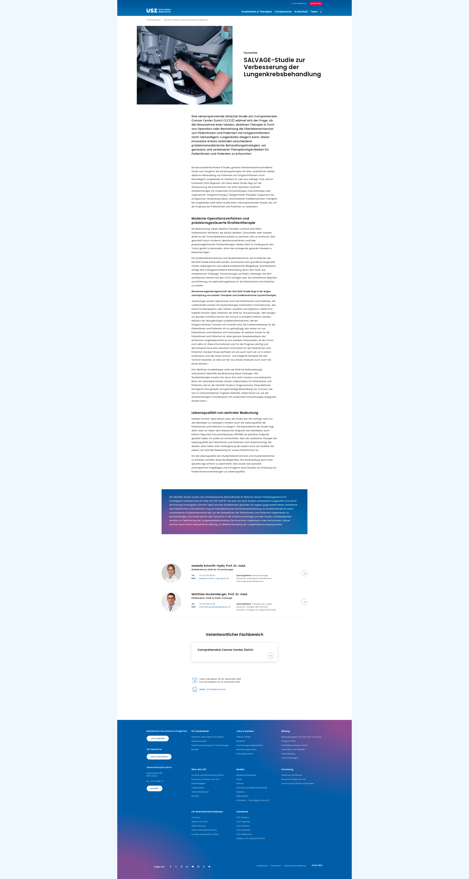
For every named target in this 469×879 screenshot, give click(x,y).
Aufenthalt (301, 11)
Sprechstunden (199, 741)
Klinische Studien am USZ (293, 779)
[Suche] (321, 12)
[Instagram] (198, 866)
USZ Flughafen (243, 821)
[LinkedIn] (187, 866)
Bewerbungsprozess (246, 749)
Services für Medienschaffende (251, 787)
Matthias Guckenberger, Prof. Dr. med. (220, 594)
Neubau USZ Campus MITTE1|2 (250, 838)
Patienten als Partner (291, 775)
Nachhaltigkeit (199, 783)
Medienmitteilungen (246, 775)
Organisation (198, 787)
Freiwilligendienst (244, 753)
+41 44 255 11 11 (299, 4)
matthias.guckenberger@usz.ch (214, 607)
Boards (195, 749)
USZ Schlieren (243, 826)
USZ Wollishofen (244, 834)
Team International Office (204, 830)
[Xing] (182, 866)
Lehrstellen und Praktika (293, 749)
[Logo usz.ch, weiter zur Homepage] (159, 11)
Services (196, 817)
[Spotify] (209, 866)
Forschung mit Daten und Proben (297, 783)
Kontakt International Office (205, 834)
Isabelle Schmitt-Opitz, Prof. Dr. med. (219, 566)
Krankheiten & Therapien (257, 11)
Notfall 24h (316, 3)
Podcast (240, 792)
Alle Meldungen (153, 20)
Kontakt (155, 788)
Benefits (240, 741)
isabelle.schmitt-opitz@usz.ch (214, 578)
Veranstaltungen (289, 758)
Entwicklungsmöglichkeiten (249, 745)
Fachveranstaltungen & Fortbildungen (210, 745)
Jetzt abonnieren (159, 756)
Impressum (262, 865)
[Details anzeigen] (304, 573)
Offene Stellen (243, 737)
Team (314, 11)
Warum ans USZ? (200, 821)
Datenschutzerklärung (295, 865)
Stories (239, 783)
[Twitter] (176, 866)
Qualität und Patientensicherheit (208, 775)
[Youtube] (193, 866)
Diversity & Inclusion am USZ (205, 779)
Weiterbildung (288, 753)
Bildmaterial (242, 796)
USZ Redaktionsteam (216, 689)
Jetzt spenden (158, 738)
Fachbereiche (283, 11)
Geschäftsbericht (200, 792)
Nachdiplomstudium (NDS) (294, 745)
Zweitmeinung (198, 826)
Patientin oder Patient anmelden (208, 737)
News (239, 779)
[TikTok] (204, 866)
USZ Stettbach (243, 830)
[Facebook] (170, 866)
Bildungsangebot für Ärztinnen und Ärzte (301, 737)
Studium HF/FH (288, 741)
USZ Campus (242, 817)
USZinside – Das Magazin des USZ (252, 800)
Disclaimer (276, 865)
